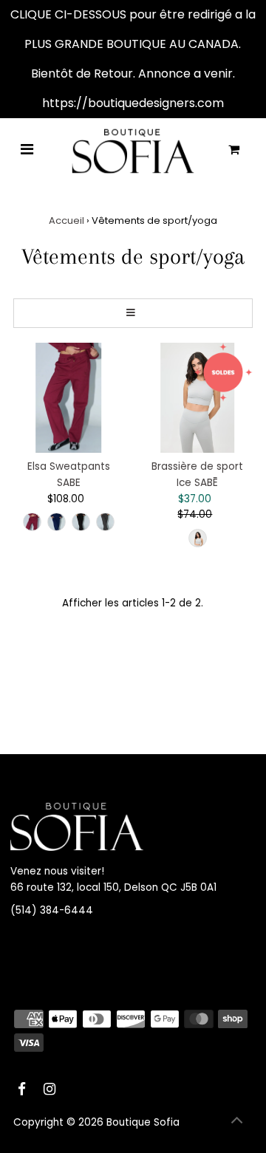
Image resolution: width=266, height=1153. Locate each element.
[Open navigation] (27, 150)
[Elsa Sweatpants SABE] (68, 398)
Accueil (66, 220)
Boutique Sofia (143, 1122)
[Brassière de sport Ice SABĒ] (197, 398)
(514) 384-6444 (51, 910)
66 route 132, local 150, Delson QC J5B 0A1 (113, 887)
